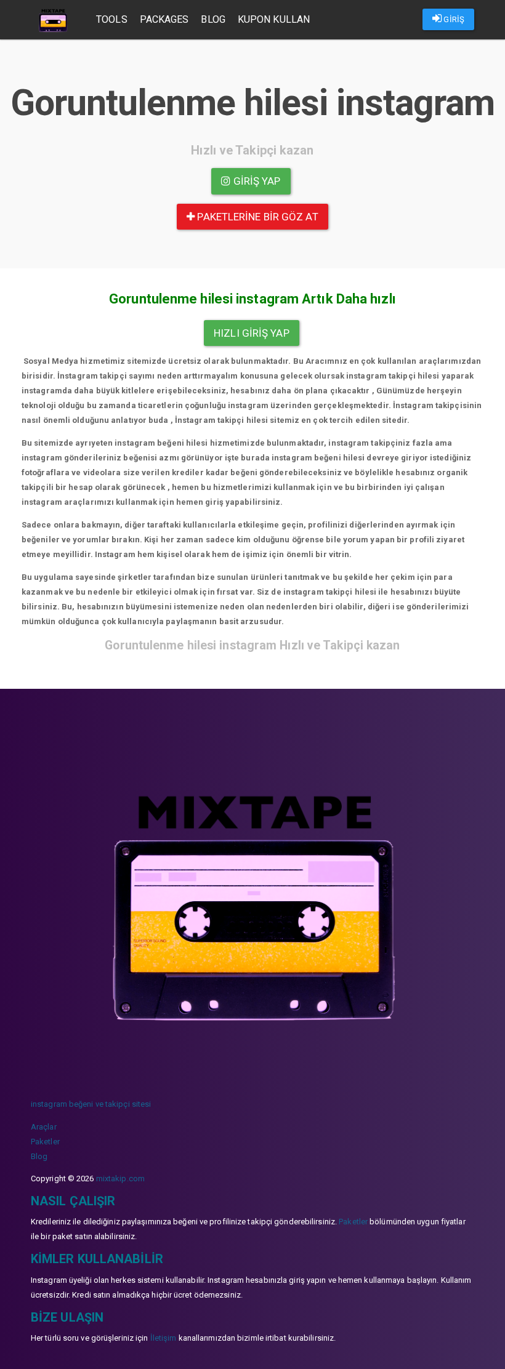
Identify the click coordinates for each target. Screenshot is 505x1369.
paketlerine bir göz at (256, 217)
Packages (164, 19)
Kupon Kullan (274, 19)
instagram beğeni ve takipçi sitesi (91, 1104)
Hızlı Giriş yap (251, 333)
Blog (213, 19)
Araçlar (44, 1126)
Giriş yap (256, 181)
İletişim (163, 1338)
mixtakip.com (120, 1178)
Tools (111, 19)
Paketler (45, 1141)
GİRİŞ (453, 19)
